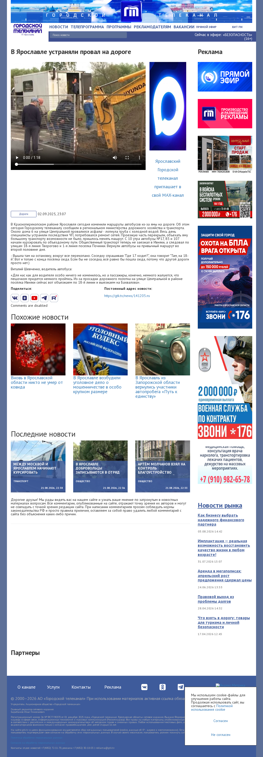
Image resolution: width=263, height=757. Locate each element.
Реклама (112, 687)
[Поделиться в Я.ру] (73, 298)
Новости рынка (220, 505)
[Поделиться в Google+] (25, 298)
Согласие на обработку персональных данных (38, 742)
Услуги (53, 687)
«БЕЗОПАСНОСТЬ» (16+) (237, 36)
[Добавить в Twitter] (34, 298)
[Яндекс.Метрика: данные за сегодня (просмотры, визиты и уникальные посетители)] (230, 685)
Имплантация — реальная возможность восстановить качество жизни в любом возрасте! (224, 547)
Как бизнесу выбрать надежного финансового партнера (221, 519)
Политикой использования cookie (212, 708)
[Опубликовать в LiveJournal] (44, 298)
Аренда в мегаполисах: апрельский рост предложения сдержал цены (225, 575)
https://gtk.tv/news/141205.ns (127, 295)
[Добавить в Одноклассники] (54, 298)
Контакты (81, 687)
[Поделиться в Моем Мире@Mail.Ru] (64, 298)
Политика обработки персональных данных (36, 737)
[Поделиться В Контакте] (15, 298)
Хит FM (237, 27)
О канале (26, 687)
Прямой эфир (206, 27)
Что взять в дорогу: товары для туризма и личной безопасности (224, 622)
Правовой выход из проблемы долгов (216, 599)
